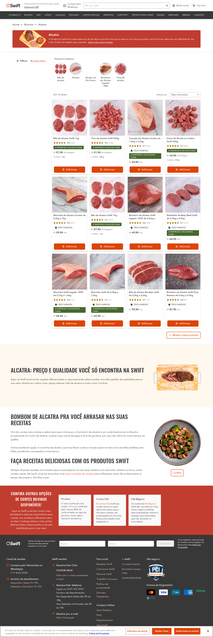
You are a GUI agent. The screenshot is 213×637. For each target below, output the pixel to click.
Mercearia (173, 15)
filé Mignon (150, 503)
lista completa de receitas (79, 473)
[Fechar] (208, 631)
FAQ (99, 615)
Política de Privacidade (99, 633)
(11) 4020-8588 (19, 573)
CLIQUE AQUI (64, 570)
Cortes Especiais (91, 15)
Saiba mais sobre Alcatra (100, 42)
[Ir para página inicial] (13, 5)
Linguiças (60, 15)
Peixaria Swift (104, 574)
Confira (177, 473)
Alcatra (42, 24)
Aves (38, 15)
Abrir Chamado (65, 617)
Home (15, 24)
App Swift (102, 625)
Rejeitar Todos (161, 631)
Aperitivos (108, 15)
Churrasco (14, 15)
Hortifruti (122, 15)
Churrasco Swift (105, 569)
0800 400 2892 (75, 589)
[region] (106, 631)
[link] (31, 7)
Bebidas (186, 15)
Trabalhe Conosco (107, 579)
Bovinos (28, 15)
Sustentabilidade (131, 578)
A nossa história (131, 564)
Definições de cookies (137, 631)
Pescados (74, 15)
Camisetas (199, 15)
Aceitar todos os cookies (187, 631)
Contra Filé (104, 503)
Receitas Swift (104, 564)
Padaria (161, 15)
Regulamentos (105, 620)
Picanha (74, 506)
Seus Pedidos (104, 610)
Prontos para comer (142, 15)
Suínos (48, 15)
